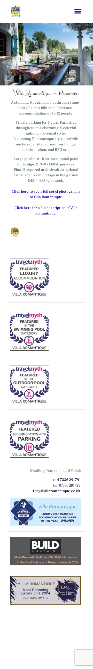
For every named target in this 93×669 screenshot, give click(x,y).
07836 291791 (69, 485)
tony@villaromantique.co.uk (56, 491)
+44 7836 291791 (66, 480)
